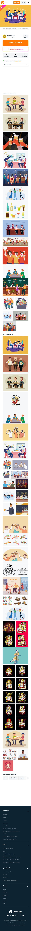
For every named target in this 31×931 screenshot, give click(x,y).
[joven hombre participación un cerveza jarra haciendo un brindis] (9, 556)
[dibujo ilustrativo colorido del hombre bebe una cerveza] (15, 414)
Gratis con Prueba (15, 43)
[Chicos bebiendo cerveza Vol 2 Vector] (15, 255)
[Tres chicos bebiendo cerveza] (15, 122)
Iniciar (23, 2)
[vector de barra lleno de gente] (15, 227)
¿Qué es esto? (18, 61)
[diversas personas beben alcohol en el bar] (15, 241)
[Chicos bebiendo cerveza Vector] (15, 358)
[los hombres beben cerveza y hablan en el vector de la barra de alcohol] (22, 315)
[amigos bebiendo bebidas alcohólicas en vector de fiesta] (15, 192)
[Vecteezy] (2, 2)
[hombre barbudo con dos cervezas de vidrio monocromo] (9, 631)
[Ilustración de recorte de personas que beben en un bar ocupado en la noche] (15, 176)
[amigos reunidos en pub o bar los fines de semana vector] (9, 316)
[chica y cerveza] (9, 724)
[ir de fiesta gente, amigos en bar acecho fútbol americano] (7, 674)
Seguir (25, 37)
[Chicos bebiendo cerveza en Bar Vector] (15, 103)
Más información (8, 64)
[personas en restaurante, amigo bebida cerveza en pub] (11, 499)
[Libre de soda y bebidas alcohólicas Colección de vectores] (15, 209)
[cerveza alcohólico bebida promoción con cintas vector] (10, 684)
